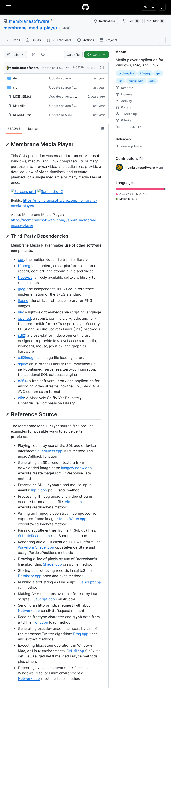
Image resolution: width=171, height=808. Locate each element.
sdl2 (21, 335)
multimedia (136, 81)
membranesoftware (29, 21)
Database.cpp (29, 576)
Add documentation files (67, 96)
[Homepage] (85, 7)
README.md (22, 115)
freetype (25, 277)
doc (16, 78)
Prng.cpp (80, 634)
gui (158, 73)
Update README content (67, 115)
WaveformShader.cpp (36, 547)
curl (21, 259)
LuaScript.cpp (89, 582)
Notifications (107, 21)
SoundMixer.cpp (48, 451)
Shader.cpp (52, 564)
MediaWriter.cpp (72, 518)
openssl (24, 318)
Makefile (19, 106)
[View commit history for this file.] (102, 67)
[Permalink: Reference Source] (8, 414)
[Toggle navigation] (8, 7)
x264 (22, 381)
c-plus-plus (126, 73)
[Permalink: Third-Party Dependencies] (8, 236)
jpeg (21, 289)
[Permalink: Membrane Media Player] (8, 144)
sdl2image (26, 357)
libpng (23, 300)
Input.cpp (39, 490)
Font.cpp (40, 622)
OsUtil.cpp (75, 650)
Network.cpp (29, 610)
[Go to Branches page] (33, 54)
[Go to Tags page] (42, 54)
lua (20, 312)
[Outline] (103, 128)
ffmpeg (24, 265)
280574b (78, 67)
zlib (21, 398)
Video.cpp (73, 501)
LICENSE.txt (22, 96)
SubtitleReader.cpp (34, 535)
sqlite (22, 364)
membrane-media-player (30, 28)
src (15, 87)
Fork (133, 21)
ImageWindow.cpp (76, 468)
